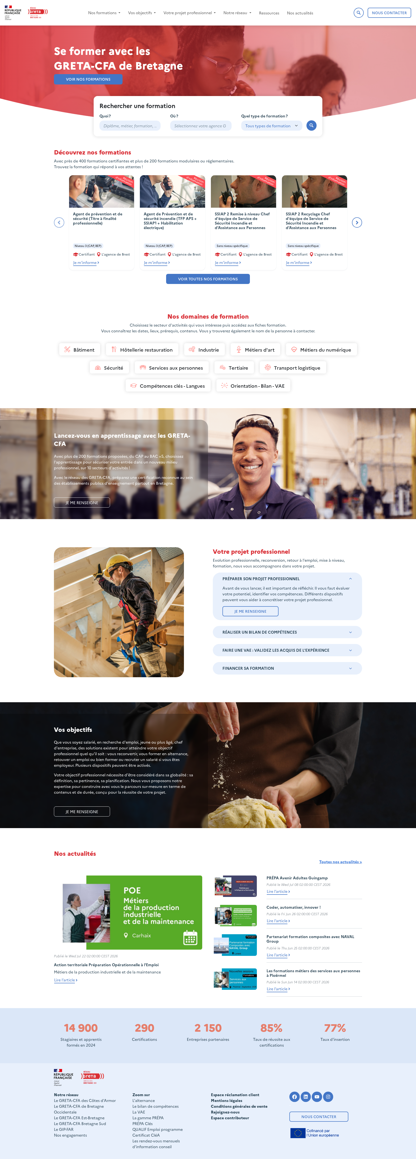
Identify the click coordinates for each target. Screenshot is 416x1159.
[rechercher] (311, 125)
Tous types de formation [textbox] (268, 125)
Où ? (174, 115)
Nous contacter (318, 1116)
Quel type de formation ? (264, 115)
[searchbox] (200, 126)
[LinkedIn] (306, 1097)
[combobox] (200, 126)
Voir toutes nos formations (208, 278)
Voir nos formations (88, 79)
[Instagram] (328, 1097)
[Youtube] (317, 1097)
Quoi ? (105, 115)
